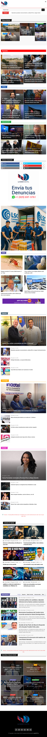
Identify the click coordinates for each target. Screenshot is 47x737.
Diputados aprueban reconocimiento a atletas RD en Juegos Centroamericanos (28, 350)
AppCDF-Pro (36, 733)
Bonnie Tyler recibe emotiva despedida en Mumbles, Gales (24, 504)
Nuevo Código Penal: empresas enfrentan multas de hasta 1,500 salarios (33, 65)
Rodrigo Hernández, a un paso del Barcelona (21, 12)
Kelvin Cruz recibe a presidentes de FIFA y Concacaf (17, 343)
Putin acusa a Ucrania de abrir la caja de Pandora (40, 27)
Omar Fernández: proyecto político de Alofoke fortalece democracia (26, 31)
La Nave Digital (6, 63)
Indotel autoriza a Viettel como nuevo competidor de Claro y (20, 410)
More (43, 594)
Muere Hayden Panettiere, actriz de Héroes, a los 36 (22, 494)
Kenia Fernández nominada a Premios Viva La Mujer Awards (20, 478)
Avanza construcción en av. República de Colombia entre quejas (10, 28)
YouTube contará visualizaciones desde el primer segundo (24, 427)
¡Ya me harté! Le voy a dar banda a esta (33, 564)
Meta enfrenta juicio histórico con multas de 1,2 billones (23, 417)
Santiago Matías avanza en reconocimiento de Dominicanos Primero (33, 115)
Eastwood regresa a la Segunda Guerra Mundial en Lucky (23, 484)
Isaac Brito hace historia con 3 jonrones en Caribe (22, 369)
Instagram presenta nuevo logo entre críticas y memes (23, 437)
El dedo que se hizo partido (9, 564)
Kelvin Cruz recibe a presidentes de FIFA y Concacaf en (8, 37)
